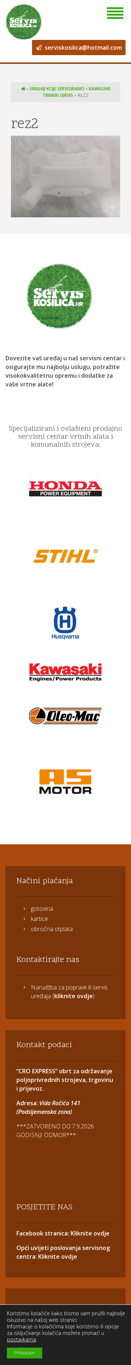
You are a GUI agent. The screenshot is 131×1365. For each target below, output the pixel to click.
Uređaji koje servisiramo (56, 89)
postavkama (21, 1339)
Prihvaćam (24, 1353)
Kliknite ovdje (89, 1233)
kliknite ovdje (73, 996)
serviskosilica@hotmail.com (82, 48)
